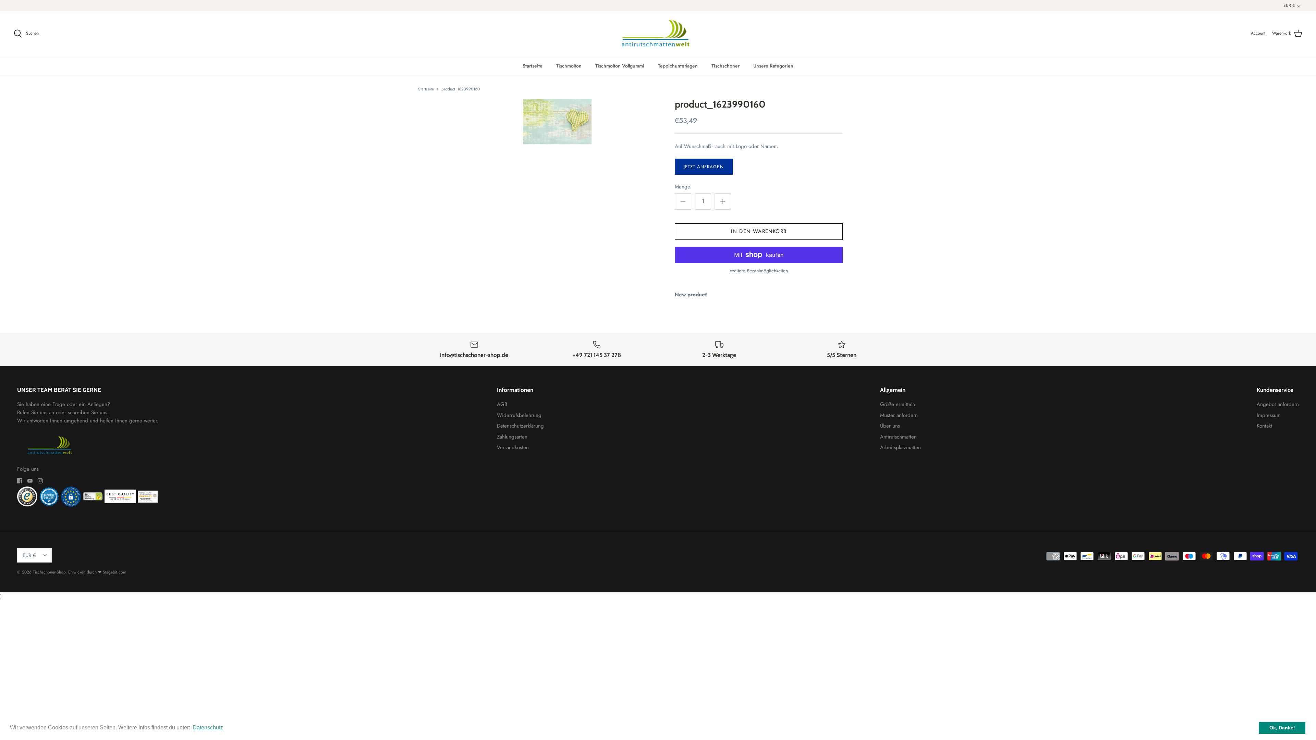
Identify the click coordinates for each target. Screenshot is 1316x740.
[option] (557, 121)
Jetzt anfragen (704, 166)
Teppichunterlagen (678, 65)
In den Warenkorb (759, 231)
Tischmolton (569, 65)
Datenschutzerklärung (520, 426)
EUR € (1289, 5)
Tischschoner (725, 65)
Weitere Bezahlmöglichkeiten (759, 271)
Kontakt (1264, 426)
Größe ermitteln (897, 404)
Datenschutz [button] (208, 727)
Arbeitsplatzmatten (900, 447)
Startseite (533, 65)
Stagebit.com (114, 572)
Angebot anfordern (1278, 404)
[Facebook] (19, 480)
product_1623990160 (460, 89)
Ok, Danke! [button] (1282, 727)
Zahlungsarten (512, 437)
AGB (502, 404)
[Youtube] (30, 480)
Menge (682, 186)
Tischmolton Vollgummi (619, 65)
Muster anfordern (899, 415)
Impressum (1269, 415)
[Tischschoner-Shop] (658, 33)
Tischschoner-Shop (49, 572)
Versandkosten (513, 447)
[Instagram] (40, 480)
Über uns (890, 426)
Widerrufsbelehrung (519, 415)
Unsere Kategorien (773, 65)
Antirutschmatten (898, 437)
